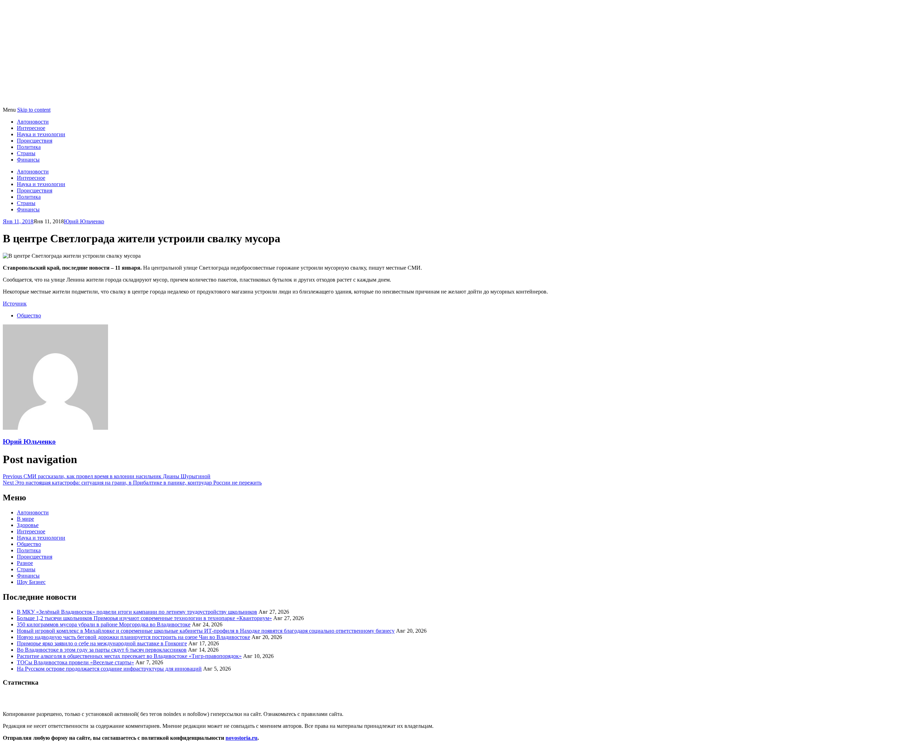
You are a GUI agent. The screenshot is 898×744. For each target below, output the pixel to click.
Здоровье (28, 525)
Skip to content (34, 110)
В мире (25, 519)
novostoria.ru (241, 738)
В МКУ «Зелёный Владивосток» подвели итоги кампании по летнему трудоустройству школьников (137, 612)
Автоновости (33, 122)
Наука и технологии (41, 134)
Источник (15, 304)
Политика (29, 147)
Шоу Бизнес (31, 582)
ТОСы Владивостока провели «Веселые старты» (75, 662)
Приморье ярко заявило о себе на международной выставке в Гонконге (102, 643)
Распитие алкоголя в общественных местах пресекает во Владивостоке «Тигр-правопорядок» (129, 656)
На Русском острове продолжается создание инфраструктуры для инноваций (109, 669)
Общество (29, 315)
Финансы (28, 160)
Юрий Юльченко (84, 221)
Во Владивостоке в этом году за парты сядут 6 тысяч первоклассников (102, 650)
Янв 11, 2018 (18, 221)
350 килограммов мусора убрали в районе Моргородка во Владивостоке (103, 624)
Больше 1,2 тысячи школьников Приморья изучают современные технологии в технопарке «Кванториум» (144, 618)
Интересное (31, 128)
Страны (26, 153)
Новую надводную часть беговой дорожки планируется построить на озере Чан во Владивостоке (133, 637)
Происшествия (34, 141)
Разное (25, 563)
